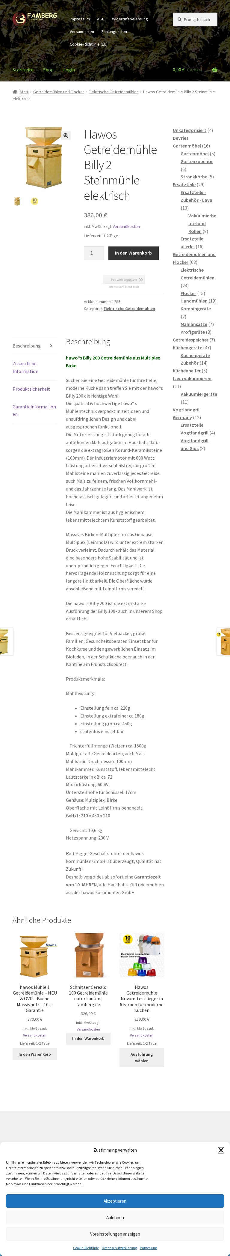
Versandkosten (126, 226)
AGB (101, 19)
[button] (221, 1150)
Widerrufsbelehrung (130, 19)
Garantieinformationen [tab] (34, 410)
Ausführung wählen (142, 1058)
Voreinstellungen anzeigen (115, 1234)
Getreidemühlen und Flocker (58, 91)
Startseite (23, 70)
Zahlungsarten (114, 31)
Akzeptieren (115, 1201)
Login (69, 70)
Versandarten (82, 31)
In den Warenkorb (133, 253)
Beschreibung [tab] (27, 346)
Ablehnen (115, 1217)
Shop (48, 70)
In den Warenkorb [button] (35, 1054)
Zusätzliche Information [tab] (25, 367)
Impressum (148, 1248)
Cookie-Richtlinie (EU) (89, 44)
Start (23, 91)
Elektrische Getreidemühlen (114, 91)
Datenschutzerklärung (119, 1248)
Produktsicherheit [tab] (31, 389)
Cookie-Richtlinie (86, 1248)
